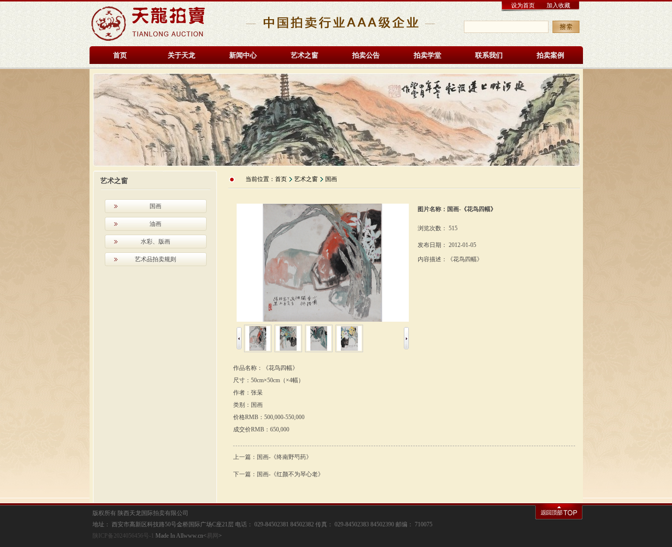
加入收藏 (558, 5)
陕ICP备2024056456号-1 (123, 535)
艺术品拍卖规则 (155, 259)
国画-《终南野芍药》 (284, 457)
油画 (155, 223)
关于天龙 (181, 55)
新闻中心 (243, 55)
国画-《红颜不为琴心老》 (290, 474)
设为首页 (523, 5)
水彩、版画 (155, 241)
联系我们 (489, 55)
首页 (120, 55)
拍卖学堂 (427, 55)
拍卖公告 (366, 55)
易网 (212, 535)
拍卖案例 (550, 55)
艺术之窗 (304, 55)
